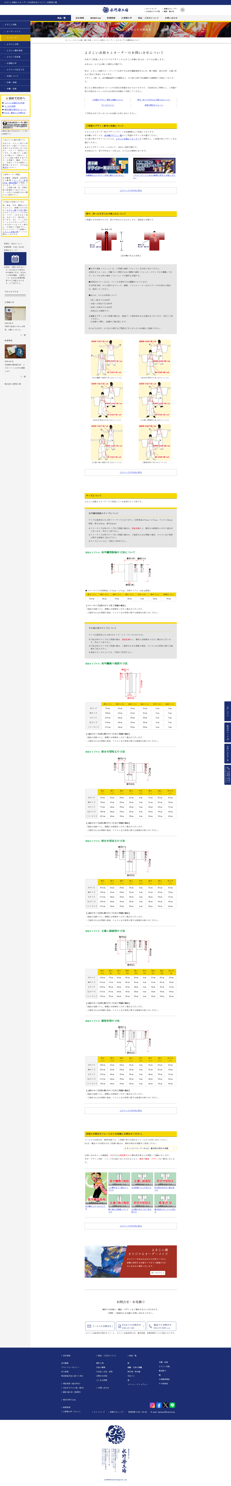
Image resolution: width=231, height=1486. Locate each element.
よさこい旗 (11, 210)
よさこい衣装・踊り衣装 (82, 40)
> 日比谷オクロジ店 (152, 11)
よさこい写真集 (13, 57)
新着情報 (111, 18)
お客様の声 (126, 18)
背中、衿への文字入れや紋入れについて (153, 100)
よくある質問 (9, 106)
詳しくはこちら (156, 1272)
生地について (12, 76)
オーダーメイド (13, 31)
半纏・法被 (11, 89)
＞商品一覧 (132, 1356)
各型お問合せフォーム (154, 105)
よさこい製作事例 (14, 51)
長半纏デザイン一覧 (113, 135)
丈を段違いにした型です (141, 1187)
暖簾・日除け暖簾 (135, 1367)
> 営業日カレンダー (170, 9)
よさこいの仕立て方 (15, 70)
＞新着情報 (65, 1407)
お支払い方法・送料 (104, 1372)
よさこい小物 (12, 44)
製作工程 (100, 1363)
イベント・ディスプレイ (138, 1384)
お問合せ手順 (101, 1376)
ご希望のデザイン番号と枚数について (107, 100)
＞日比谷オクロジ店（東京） (73, 1388)
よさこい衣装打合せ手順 (14, 103)
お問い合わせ (171, 18)
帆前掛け (162, 1371)
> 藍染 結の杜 (168, 11)
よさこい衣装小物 (10, 232)
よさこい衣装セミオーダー (103, 40)
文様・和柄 (11, 82)
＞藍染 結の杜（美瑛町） (71, 1392)
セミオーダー (12, 38)
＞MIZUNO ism (68, 1400)
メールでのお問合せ (101, 1326)
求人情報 (65, 1372)
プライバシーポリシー (70, 1367)
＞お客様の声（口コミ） (71, 1412)
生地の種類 (100, 1367)
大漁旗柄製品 (164, 1379)
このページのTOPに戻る (131, 190)
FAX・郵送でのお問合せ (15, 113)
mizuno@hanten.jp (166, 1412)
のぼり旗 (22, 210)
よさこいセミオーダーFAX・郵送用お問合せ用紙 (146, 1148)
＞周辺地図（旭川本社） (71, 1383)
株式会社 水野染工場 (13, 384)
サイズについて (107, 105)
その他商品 (163, 1383)
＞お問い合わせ (102, 1388)
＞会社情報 (65, 1356)
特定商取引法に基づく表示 (72, 1376)
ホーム (67, 40)
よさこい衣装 (10, 25)
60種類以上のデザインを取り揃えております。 (105, 175)
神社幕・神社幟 (134, 1372)
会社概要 (65, 1363)
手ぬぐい (131, 1376)
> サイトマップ (150, 9)
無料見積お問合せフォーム (15, 109)
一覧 (24, 335)
